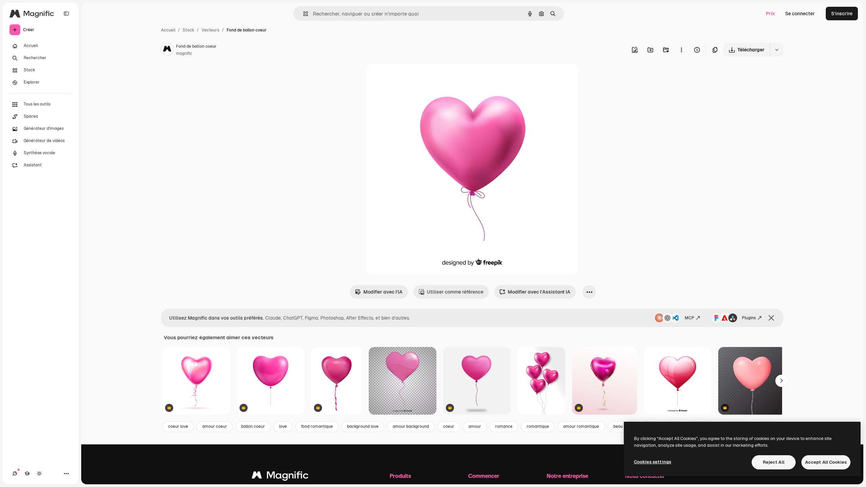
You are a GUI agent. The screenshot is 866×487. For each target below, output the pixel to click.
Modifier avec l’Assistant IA (539, 292)
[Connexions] (14, 473)
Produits (400, 475)
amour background (411, 426)
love (283, 426)
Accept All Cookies (826, 462)
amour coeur (214, 426)
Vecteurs (210, 30)
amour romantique (581, 426)
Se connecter (800, 13)
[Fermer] (771, 318)
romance (503, 426)
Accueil (168, 30)
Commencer (483, 475)
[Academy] (27, 473)
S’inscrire (841, 13)
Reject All (773, 462)
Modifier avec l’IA (383, 292)
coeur (448, 426)
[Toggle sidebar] (66, 13)
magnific (184, 53)
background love (363, 426)
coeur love (178, 426)
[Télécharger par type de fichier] (776, 49)
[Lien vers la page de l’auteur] (167, 50)
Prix (770, 13)
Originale (411, 77)
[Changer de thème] (39, 473)
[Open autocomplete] (303, 13)
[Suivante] (781, 381)
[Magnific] (280, 476)
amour (475, 426)
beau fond (622, 426)
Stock (188, 30)
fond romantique (317, 426)
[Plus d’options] (681, 49)
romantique (538, 426)
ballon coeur (253, 426)
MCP (689, 318)
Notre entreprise (567, 475)
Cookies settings (652, 462)
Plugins (749, 318)
